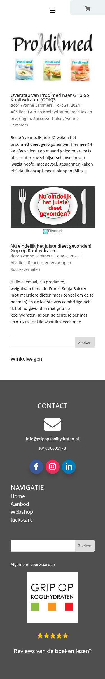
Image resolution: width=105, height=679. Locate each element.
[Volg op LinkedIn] (69, 467)
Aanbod (20, 504)
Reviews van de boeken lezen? (53, 651)
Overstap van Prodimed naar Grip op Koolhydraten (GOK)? (50, 97)
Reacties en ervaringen (49, 262)
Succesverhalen (48, 118)
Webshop (22, 511)
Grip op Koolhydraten (48, 111)
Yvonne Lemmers (36, 105)
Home (18, 496)
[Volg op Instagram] (53, 467)
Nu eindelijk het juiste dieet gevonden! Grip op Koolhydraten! (51, 248)
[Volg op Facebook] (36, 467)
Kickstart (21, 519)
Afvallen (18, 111)
